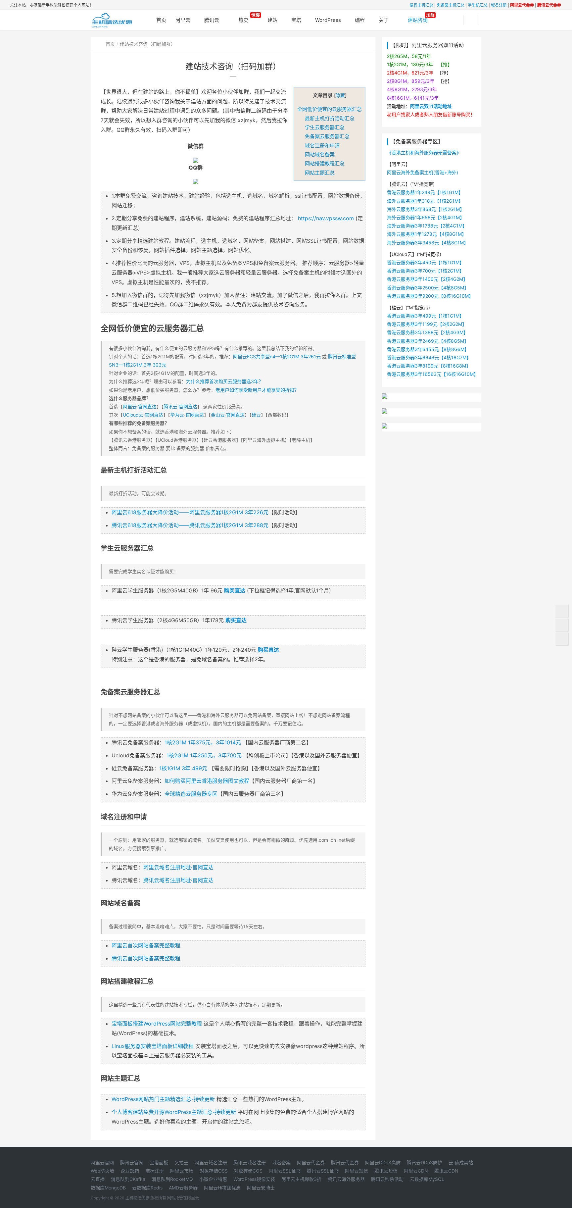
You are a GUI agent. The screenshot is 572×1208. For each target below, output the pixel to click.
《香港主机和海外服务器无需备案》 (424, 152)
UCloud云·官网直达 (143, 415)
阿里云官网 (102, 1162)
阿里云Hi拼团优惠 (222, 1187)
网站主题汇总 (320, 173)
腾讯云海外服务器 (346, 1179)
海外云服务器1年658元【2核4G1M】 (425, 217)
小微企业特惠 (213, 1179)
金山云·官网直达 (228, 415)
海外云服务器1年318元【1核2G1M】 (425, 201)
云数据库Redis (147, 1187)
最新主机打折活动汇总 (330, 118)
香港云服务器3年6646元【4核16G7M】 (429, 357)
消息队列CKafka (128, 1179)
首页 (110, 44)
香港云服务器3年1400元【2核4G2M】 (427, 279)
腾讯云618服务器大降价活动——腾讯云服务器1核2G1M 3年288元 (190, 525)
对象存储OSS (214, 1171)
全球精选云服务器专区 (191, 793)
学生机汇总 (478, 5)
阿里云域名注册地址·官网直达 (178, 867)
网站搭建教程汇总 (325, 163)
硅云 (256, 415)
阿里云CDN (416, 1171)
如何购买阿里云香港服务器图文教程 (207, 781)
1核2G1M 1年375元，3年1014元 (203, 742)
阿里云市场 (181, 1171)
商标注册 (154, 1171)
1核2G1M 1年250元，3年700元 (204, 755)
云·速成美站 (461, 1162)
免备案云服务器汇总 (327, 136)
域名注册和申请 (322, 145)
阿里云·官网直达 (140, 406)
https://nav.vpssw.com (326, 218)
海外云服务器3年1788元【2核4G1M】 (427, 225)
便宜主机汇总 (421, 5)
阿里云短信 (356, 1171)
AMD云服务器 (183, 1187)
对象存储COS (248, 1171)
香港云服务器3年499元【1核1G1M (423, 316)
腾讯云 (211, 20)
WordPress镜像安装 (254, 1179)
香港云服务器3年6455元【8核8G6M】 (428, 349)
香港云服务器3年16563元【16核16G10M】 (432, 374)
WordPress (328, 20)
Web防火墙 (102, 1171)
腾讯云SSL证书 (323, 1171)
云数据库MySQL (427, 1179)
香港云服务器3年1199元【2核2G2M (424, 324)
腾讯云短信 (386, 1171)
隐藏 (340, 95)
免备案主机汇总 (450, 5)
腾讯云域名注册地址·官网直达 (178, 880)
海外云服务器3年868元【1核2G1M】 (425, 209)
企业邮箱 (129, 1171)
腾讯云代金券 (345, 1162)
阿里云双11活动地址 (431, 106)
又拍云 (181, 1162)
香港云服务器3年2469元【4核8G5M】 (428, 341)
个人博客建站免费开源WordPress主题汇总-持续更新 (174, 1112)
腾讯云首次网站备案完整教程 (146, 958)
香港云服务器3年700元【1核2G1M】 (425, 271)
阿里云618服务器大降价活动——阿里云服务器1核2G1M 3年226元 (190, 512)
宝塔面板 (159, 1162)
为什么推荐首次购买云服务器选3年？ (224, 381)
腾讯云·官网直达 (180, 406)
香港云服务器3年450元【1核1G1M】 (425, 262)
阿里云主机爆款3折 (301, 1179)
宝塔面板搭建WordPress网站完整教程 (157, 1023)
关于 (384, 20)
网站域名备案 (320, 154)
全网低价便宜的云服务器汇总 (329, 109)
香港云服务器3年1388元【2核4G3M (425, 332)
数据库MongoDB (108, 1187)
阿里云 (182, 20)
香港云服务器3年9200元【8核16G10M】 (430, 296)
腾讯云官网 (131, 1162)
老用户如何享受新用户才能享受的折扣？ (257, 390)
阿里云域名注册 (211, 1162)
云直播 (98, 1179)
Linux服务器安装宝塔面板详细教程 (153, 1046)
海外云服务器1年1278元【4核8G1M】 (426, 234)
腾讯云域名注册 (249, 1162)
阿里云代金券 (311, 1162)
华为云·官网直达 (187, 415)
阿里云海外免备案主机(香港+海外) (422, 172)
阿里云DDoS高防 (383, 1162)
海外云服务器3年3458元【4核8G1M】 (427, 242)
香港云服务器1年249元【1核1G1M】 (425, 192)
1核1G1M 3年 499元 (183, 768)
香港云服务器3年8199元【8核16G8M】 (429, 366)
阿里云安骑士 (261, 1187)
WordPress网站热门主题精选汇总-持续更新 (163, 1099)
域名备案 (281, 1162)
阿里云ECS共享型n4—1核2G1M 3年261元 (277, 356)
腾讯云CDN (446, 1171)
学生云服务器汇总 (325, 127)
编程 (360, 20)
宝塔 (296, 20)
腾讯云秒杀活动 (387, 1179)
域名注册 (499, 5)
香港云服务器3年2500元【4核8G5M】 (428, 287)
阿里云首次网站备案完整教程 (146, 945)
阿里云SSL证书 (285, 1171)
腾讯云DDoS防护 (424, 1162)
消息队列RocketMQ (172, 1179)
